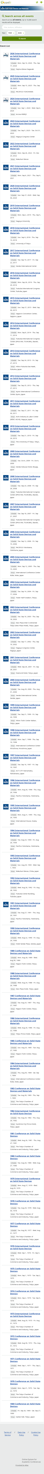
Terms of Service (7, 1433)
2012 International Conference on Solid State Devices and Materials (25, 378)
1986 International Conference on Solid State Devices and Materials (25, 1021)
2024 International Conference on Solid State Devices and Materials (25, 101)
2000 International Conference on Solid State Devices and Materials (25, 682)
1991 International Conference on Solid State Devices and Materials (25, 906)
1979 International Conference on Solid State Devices (25, 1179)
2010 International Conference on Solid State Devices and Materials (25, 429)
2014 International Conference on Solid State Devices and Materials (25, 326)
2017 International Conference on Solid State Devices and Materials (25, 253)
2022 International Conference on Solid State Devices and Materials (25, 146)
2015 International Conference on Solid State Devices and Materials (25, 300)
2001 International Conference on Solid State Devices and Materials (25, 660)
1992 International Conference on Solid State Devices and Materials (25, 881)
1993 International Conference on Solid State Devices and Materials (25, 858)
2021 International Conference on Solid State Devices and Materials (25, 168)
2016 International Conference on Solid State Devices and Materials (25, 275)
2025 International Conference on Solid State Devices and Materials (25, 79)
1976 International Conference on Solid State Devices (25, 1247)
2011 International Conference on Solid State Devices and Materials (25, 403)
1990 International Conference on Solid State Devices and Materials (25, 931)
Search (23, 39)
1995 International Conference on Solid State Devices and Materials (25, 808)
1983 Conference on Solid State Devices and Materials (25, 1089)
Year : (4, 33)
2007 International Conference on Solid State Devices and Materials (25, 507)
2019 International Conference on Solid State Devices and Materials (25, 208)
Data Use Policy (21, 1433)
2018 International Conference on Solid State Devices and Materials (25, 230)
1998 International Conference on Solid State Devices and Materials (25, 732)
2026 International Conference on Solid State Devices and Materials (25, 56)
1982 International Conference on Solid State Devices (25, 1112)
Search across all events (19, 16)
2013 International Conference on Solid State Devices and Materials (25, 353)
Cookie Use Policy (35, 1433)
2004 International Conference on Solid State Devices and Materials (25, 584)
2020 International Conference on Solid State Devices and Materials (25, 188)
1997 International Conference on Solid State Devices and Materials (25, 758)
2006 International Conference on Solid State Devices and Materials (25, 534)
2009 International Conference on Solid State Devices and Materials (25, 454)
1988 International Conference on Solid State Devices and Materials (25, 976)
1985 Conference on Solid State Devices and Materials (25, 1042)
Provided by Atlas (22, 1465)
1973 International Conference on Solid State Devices (25, 1315)
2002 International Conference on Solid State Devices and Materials (25, 635)
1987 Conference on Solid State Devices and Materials (25, 997)
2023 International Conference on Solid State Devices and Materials (25, 123)
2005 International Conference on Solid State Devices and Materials (25, 559)
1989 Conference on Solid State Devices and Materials (25, 952)
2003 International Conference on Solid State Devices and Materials (25, 610)
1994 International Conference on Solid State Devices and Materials (25, 833)
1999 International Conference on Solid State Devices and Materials (25, 707)
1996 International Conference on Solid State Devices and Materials (25, 783)
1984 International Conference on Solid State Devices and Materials (25, 1066)
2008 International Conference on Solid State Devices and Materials (25, 479)
